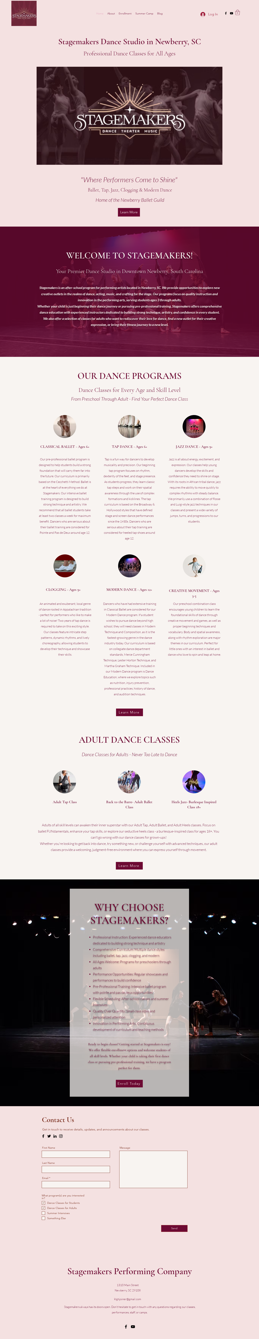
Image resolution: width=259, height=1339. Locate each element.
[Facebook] (43, 1136)
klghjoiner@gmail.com (127, 1299)
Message (125, 1147)
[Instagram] (61, 1136)
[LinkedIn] (55, 1136)
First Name (48, 1147)
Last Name (48, 1163)
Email (45, 1178)
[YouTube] (132, 1326)
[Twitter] (49, 1136)
